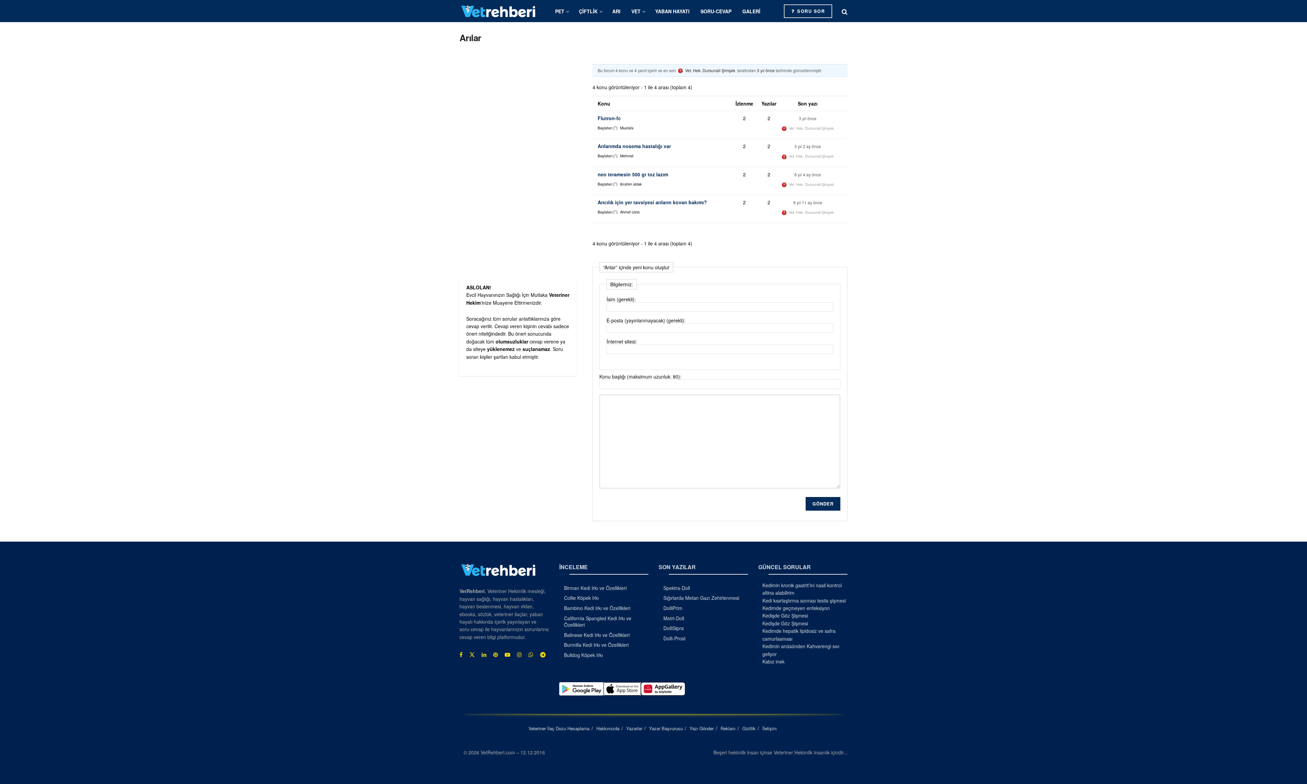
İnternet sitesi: (622, 341)
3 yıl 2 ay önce (807, 146)
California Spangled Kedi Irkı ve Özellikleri (597, 621)
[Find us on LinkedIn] (484, 654)
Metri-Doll (673, 618)
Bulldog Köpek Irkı (583, 655)
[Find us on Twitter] (472, 654)
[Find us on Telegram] (543, 654)
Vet (636, 11)
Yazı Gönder (702, 728)
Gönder (823, 503)
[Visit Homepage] (498, 11)
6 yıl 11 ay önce (807, 202)
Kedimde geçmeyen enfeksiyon (796, 608)
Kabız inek (773, 661)
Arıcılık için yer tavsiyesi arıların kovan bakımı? (652, 202)
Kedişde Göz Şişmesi (785, 615)
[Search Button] (845, 11)
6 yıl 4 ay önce (807, 174)
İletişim (769, 728)
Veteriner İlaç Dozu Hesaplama (559, 728)
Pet (559, 11)
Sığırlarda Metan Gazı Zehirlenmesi (701, 597)
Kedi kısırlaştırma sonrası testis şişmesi (804, 600)
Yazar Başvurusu (666, 728)
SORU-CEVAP (715, 11)
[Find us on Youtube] (507, 654)
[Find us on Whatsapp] (531, 654)
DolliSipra (673, 628)
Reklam (728, 728)
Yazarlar (634, 728)
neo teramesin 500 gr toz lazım (633, 174)
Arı (616, 11)
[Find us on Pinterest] (495, 654)
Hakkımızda (607, 728)
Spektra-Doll (676, 588)
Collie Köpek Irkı (581, 597)
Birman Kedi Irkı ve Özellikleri (595, 588)
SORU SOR (810, 11)
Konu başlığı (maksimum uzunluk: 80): (640, 376)
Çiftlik (588, 11)
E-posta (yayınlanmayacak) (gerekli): (646, 320)
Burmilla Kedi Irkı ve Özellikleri (596, 644)
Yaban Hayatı (672, 11)
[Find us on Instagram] (519, 654)
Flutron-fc (609, 118)
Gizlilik (749, 728)
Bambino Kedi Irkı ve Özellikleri (597, 608)
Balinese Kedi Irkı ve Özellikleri (597, 634)
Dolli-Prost (674, 638)
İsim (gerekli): (621, 299)
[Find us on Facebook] (461, 654)
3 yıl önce (766, 70)
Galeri (751, 11)
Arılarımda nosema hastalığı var (634, 146)
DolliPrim (672, 608)
